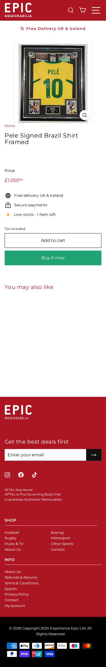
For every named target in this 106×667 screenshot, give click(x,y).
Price (10, 170)
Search (11, 589)
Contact (58, 549)
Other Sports (62, 543)
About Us (13, 549)
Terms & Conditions (22, 583)
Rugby (10, 538)
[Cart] (82, 10)
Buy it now (53, 257)
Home (10, 126)
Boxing (57, 532)
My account (15, 605)
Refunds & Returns (21, 577)
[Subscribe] (93, 455)
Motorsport (60, 538)
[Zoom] (85, 115)
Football (12, 532)
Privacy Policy (17, 594)
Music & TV (14, 543)
